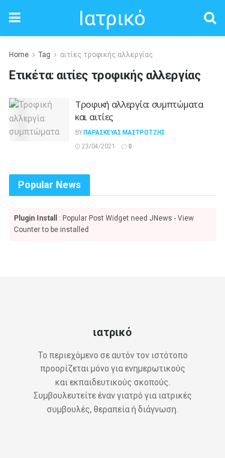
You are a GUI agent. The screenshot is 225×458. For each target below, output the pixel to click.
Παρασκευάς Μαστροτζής (124, 132)
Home (19, 54)
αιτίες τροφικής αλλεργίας (106, 54)
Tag (44, 54)
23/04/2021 (97, 146)
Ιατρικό (112, 18)
